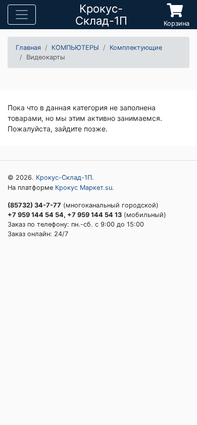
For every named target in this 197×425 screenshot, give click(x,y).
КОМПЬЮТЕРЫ (75, 47)
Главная (28, 47)
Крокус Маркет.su (83, 187)
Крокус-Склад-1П (64, 177)
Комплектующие (136, 47)
